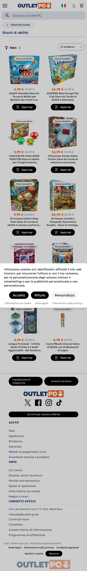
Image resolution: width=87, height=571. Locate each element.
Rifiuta (40, 295)
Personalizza (64, 295)
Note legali (41, 303)
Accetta (19, 295)
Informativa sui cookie (18, 303)
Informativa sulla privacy (67, 303)
